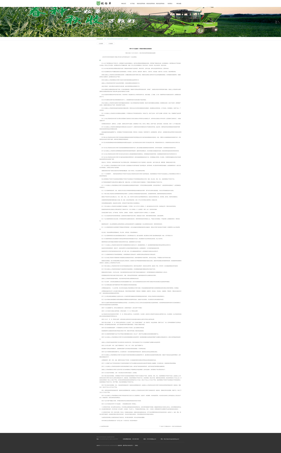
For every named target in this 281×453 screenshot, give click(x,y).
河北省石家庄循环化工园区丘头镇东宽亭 (109, 439)
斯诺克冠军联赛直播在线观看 (142, 3)
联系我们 (170, 3)
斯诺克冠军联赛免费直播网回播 (161, 3)
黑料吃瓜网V (106, 426)
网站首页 (123, 3)
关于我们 (132, 3)
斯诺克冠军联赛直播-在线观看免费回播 (105, 437)
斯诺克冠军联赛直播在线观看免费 (151, 3)
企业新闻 (126, 39)
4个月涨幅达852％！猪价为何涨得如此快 (172, 426)
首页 (105, 39)
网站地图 (179, 3)
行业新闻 (111, 43)
